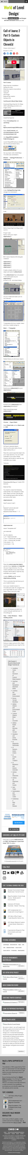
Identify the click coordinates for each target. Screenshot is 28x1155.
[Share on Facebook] (4, 53)
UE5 (23, 944)
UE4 (4, 947)
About (17, 1133)
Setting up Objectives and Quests (15, 781)
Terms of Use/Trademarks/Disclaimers (16, 1132)
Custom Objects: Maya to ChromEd (15, 717)
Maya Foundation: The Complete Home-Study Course (15, 1107)
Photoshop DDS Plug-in (10, 482)
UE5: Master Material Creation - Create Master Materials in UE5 (16, 924)
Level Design (6, 944)
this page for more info (11, 861)
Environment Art (13, 944)
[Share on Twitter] (8, 53)
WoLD (5, 1)
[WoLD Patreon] (17, 872)
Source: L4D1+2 (6, 950)
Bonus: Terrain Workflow (15, 700)
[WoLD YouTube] (13, 872)
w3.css (18, 1152)
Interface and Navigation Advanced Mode (15, 684)
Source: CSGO (18, 947)
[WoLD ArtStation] (22, 872)
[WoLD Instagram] (4, 878)
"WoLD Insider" (17, 1122)
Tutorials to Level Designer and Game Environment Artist (14, 19)
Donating (8, 1079)
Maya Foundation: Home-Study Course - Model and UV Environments (16, 898)
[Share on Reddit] (17, 53)
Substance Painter (10, 947)
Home (5, 1132)
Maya (20, 944)
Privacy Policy (7, 1133)
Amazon (4, 1081)
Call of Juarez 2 (11, 48)
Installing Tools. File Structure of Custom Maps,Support (16, 673)
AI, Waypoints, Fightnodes (15, 743)
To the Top (15, 829)
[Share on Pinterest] (14, 53)
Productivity (14, 950)
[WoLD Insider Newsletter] (4, 872)
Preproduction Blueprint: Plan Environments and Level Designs (16, 932)
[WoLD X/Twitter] (8, 872)
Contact (22, 1133)
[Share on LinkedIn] (11, 53)
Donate (13, 1133)
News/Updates (21, 950)
